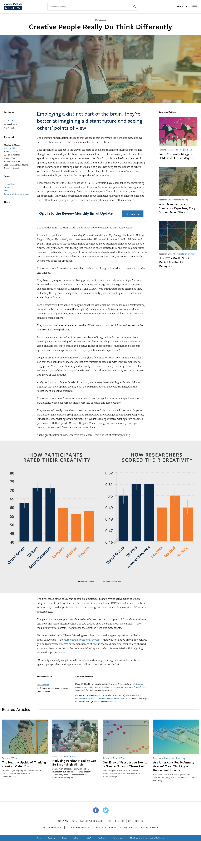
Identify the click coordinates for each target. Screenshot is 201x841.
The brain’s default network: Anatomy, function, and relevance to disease (108, 697)
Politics (74, 756)
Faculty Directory (128, 827)
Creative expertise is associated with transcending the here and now (109, 685)
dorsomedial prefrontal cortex (81, 639)
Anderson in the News (105, 827)
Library (77, 837)
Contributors (116, 821)
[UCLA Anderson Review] (20, 6)
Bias (6, 190)
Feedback (101, 837)
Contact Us (135, 821)
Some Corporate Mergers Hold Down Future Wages (175, 156)
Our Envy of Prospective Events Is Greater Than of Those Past (125, 764)
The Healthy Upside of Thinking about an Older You (24, 764)
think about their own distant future (73, 187)
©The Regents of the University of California (147, 837)
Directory (51, 837)
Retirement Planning (174, 758)
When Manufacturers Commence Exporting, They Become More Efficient (177, 208)
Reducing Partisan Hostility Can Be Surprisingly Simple (74, 762)
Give (39, 837)
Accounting (9, 183)
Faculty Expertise (149, 827)
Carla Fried (9, 120)
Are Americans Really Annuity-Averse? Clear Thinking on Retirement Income (174, 766)
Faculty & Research (92, 821)
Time (6, 187)
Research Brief (165, 199)
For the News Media (52, 827)
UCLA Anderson (67, 821)
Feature (162, 149)
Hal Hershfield (10, 148)
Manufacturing (181, 199)
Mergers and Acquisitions (180, 149)
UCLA (89, 837)
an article (45, 235)
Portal (64, 837)
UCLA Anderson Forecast (79, 827)
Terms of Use (118, 837)
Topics (180, 6)
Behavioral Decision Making (17, 193)
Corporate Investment (184, 253)
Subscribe (133, 214)
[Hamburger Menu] (194, 6)
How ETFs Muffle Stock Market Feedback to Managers (174, 262)
